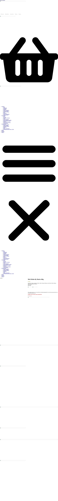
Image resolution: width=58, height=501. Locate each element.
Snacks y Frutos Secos (6, 128)
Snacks (4, 118)
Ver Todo (4, 117)
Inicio (4, 107)
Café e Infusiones (5, 123)
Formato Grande (4, 268)
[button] (29, 192)
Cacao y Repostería (6, 119)
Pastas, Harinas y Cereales (6, 265)
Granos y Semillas (5, 125)
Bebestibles (7, 14)
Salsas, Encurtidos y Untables (7, 120)
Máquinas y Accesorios (6, 262)
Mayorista (3, 131)
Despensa (4, 121)
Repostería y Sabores (6, 111)
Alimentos (2, 14)
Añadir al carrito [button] (3, 312)
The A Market (3, 115)
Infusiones (4, 109)
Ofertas (16, 14)
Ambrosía (3, 106)
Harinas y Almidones (6, 110)
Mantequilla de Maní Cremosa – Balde (8, 129)
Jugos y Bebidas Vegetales (6, 122)
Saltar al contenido (2, 0)
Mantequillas (5, 252)
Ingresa (20, 14)
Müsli (4, 112)
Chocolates (4, 108)
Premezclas (4, 113)
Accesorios (12, 14)
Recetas (3, 275)
